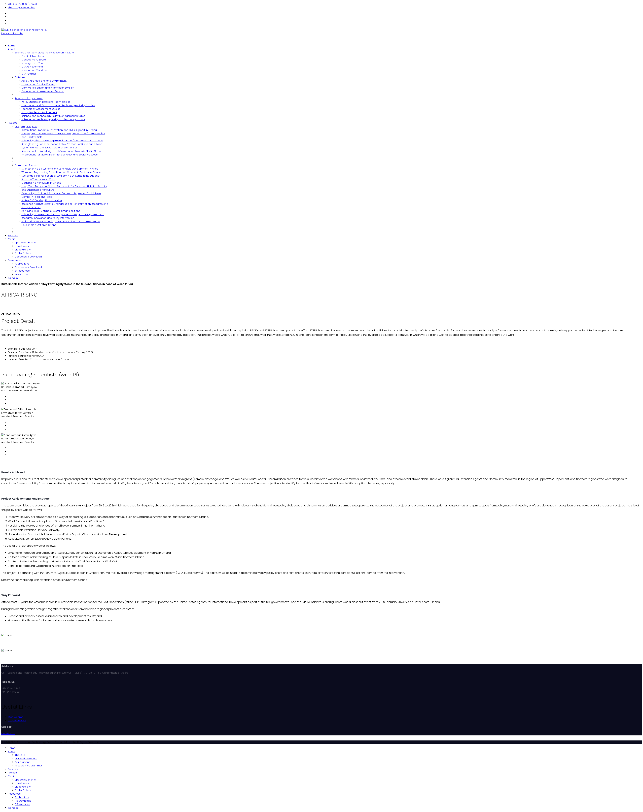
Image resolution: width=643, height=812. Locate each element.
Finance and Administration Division (42, 91)
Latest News (22, 246)
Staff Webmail (16, 717)
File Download (23, 800)
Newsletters (21, 274)
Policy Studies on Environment (39, 112)
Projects (13, 123)
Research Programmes (29, 98)
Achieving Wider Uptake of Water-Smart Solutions (50, 211)
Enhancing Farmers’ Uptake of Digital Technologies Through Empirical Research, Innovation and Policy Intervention (62, 216)
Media (11, 239)
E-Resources (22, 270)
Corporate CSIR (17, 720)
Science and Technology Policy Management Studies (53, 116)
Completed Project (26, 165)
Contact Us (8, 733)
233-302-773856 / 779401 (22, 4)
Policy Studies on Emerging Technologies (45, 102)
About (11, 49)
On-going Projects (26, 126)
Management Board (33, 59)
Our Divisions (22, 762)
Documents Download (28, 256)
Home (11, 45)
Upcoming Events (25, 242)
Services (13, 235)
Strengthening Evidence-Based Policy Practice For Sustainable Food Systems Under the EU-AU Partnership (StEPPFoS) (61, 145)
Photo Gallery (23, 253)
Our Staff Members (32, 56)
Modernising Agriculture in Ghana (41, 182)
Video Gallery (23, 249)
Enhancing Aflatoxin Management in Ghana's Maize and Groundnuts (62, 140)
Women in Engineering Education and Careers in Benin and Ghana (61, 172)
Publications (22, 263)
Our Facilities (29, 73)
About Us (20, 755)
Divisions (20, 77)
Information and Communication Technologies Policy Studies (58, 105)
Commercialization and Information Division (47, 87)
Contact (13, 277)
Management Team (33, 63)
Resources (14, 260)
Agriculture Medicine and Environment (44, 80)
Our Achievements (32, 66)
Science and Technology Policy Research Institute (44, 52)
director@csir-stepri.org (22, 7)
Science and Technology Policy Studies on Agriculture (53, 119)
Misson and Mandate (34, 70)
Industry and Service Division (38, 84)
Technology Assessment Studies (40, 109)
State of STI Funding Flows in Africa (41, 200)
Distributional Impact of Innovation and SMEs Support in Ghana (59, 130)
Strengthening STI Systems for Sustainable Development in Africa (59, 168)
